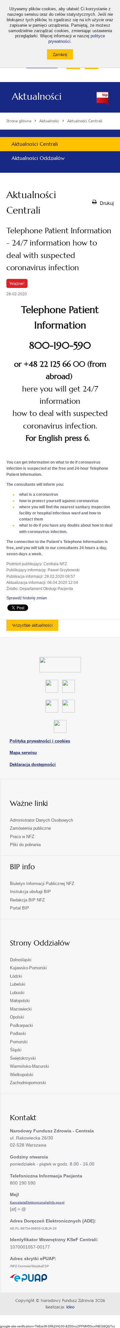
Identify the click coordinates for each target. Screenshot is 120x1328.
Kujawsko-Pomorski (28, 967)
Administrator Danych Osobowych (41, 820)
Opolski (17, 1017)
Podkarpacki (21, 1025)
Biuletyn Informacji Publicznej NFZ (42, 883)
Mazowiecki (21, 1009)
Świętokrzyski (23, 1058)
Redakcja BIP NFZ (27, 900)
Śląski (15, 1049)
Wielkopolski (21, 1074)
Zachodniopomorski (28, 1082)
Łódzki (16, 976)
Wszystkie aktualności (32, 625)
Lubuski (17, 992)
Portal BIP (19, 908)
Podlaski (18, 1033)
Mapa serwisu (23, 752)
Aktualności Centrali (35, 144)
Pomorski (19, 1041)
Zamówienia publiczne (30, 828)
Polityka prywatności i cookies (40, 741)
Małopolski (20, 1000)
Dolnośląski (20, 959)
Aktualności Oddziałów (38, 158)
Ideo (70, 1307)
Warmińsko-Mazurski (29, 1066)
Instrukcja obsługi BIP (30, 891)
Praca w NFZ (22, 836)
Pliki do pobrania (25, 844)
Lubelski (17, 984)
